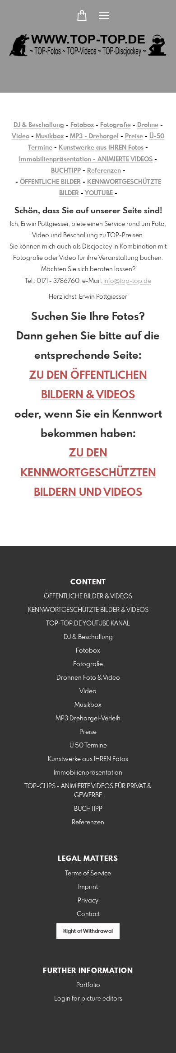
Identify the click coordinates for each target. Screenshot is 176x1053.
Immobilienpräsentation (88, 773)
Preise (134, 136)
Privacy (88, 901)
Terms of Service (88, 873)
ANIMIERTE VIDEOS (125, 159)
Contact (88, 914)
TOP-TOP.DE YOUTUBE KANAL (88, 624)
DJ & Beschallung (39, 125)
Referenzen (104, 171)
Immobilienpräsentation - (58, 159)
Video (20, 136)
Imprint (88, 887)
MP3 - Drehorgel (94, 136)
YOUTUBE (100, 193)
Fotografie (115, 125)
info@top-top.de (127, 281)
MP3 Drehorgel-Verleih (88, 718)
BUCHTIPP (66, 171)
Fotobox (82, 125)
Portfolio (88, 985)
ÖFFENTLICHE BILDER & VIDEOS (88, 596)
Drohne (147, 125)
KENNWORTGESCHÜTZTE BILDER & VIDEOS (88, 610)
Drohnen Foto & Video (88, 678)
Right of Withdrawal (88, 931)
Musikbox (50, 136)
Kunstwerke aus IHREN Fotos (101, 148)
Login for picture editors (88, 999)
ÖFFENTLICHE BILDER (50, 182)
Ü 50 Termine (88, 746)
